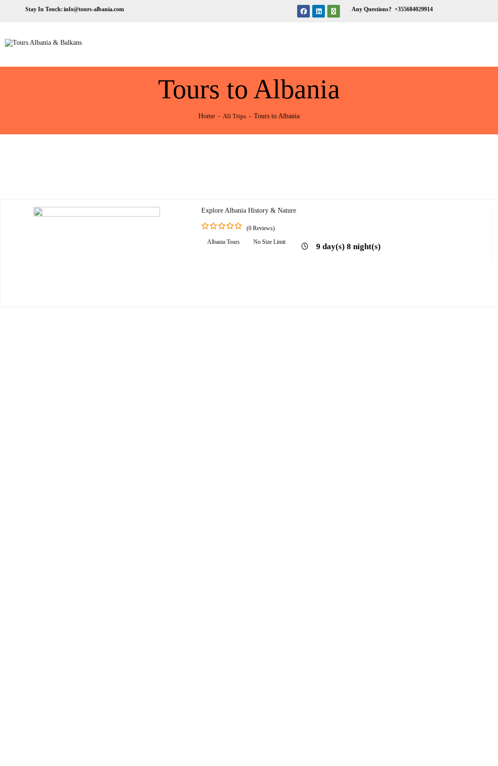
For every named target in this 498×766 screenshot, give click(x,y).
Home (206, 116)
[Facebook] (303, 11)
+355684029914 (413, 9)
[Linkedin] (318, 11)
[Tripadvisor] (333, 11)
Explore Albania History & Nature (248, 210)
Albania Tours (223, 241)
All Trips (234, 116)
